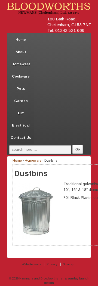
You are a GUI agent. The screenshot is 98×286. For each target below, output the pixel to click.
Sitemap (68, 264)
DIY (21, 113)
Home (21, 40)
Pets (21, 89)
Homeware (20, 64)
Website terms (31, 264)
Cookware (21, 76)
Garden (21, 101)
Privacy (52, 264)
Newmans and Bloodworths (39, 278)
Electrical (21, 125)
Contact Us (21, 138)
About (21, 52)
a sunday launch (77, 278)
